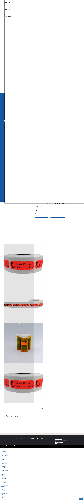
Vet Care (3, 488)
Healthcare (38, 213)
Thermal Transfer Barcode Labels (5, 485)
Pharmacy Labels (40, 213)
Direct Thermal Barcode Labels (5, 484)
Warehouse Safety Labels (5, 498)
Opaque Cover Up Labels (4, 494)
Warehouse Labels (3, 490)
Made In (3, 492)
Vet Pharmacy (43, 213)
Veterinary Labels (3, 486)
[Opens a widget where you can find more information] (81, 499)
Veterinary (46, 213)
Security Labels (3, 496)
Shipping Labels (2, 483)
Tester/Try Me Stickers (4, 481)
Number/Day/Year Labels (4, 493)
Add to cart (49, 217)
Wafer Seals (3, 497)
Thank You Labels (4, 482)
